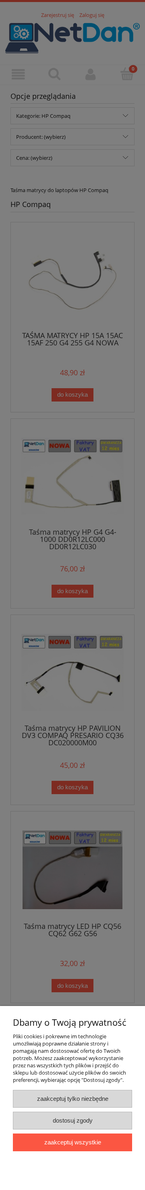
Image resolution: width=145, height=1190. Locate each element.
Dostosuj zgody (73, 1120)
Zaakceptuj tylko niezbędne (72, 1098)
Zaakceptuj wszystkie (72, 1142)
